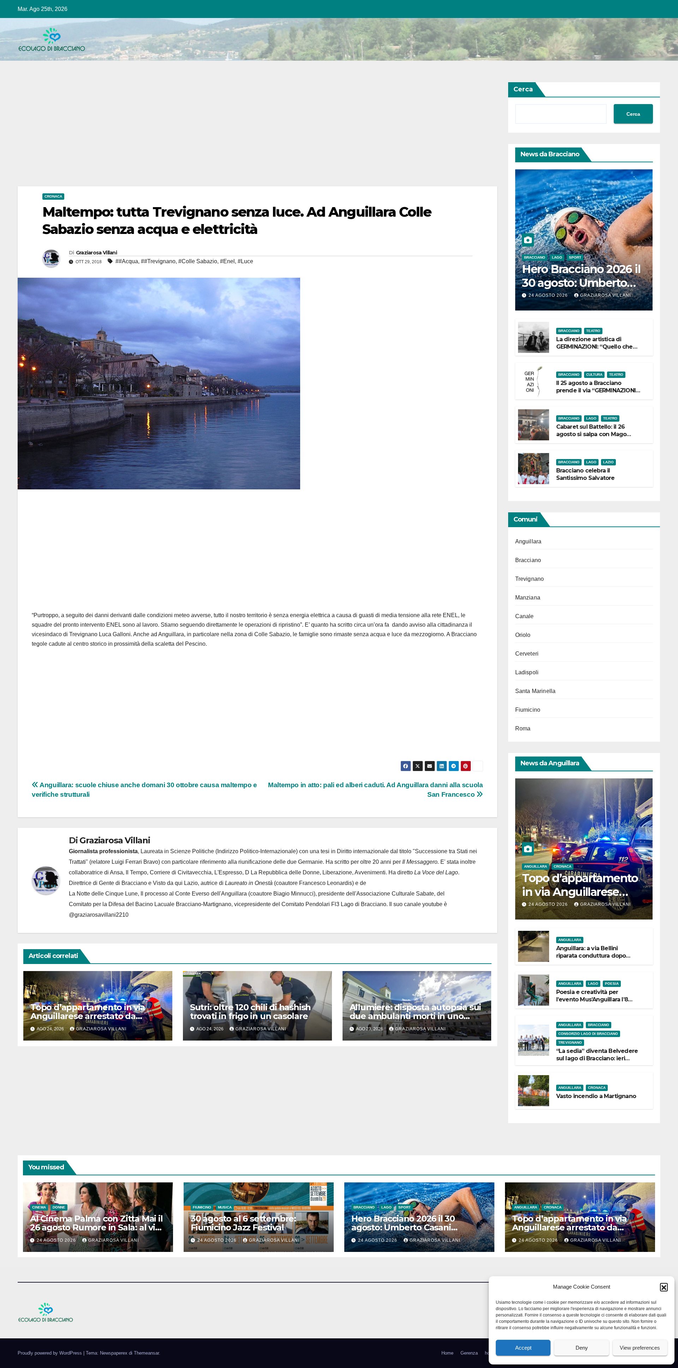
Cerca (523, 89)
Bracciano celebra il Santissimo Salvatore (585, 474)
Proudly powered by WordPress (50, 1353)
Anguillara (528, 541)
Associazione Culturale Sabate (395, 894)
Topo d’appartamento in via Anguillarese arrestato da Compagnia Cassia (87, 1016)
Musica (225, 1207)
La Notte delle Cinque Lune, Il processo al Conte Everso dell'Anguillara (158, 894)
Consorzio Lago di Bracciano (588, 1034)
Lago (557, 257)
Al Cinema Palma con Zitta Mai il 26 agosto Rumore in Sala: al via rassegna (96, 1227)
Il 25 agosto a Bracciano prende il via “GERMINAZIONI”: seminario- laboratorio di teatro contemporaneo (598, 394)
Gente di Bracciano (123, 883)
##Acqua (126, 261)
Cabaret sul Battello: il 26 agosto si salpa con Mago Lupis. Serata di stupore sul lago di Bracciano (593, 437)
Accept (523, 1348)
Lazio (608, 462)
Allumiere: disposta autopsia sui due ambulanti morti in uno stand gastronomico (415, 1016)
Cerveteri (527, 654)
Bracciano (534, 257)
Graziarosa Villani (96, 252)
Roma (523, 728)
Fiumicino (528, 710)
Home (447, 1353)
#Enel (227, 261)
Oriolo (523, 635)
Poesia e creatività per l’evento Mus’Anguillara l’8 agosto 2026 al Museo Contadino (592, 1003)
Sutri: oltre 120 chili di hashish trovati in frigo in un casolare (250, 1011)
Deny (582, 1348)
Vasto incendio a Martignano (596, 1096)
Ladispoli (527, 672)
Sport (575, 257)
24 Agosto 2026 (549, 295)
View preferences (640, 1348)
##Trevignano (158, 261)
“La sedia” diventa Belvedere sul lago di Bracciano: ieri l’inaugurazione (597, 1058)
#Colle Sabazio (197, 261)
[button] (663, 1286)
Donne (59, 1207)
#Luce (245, 261)
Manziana (528, 598)
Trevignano (529, 579)
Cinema (39, 1207)
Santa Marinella (535, 691)
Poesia (612, 984)
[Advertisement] (229, 134)
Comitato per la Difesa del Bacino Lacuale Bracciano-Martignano (150, 904)
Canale (524, 616)
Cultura (594, 374)
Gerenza (469, 1353)
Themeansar (146, 1353)
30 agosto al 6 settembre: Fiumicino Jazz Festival (243, 1223)
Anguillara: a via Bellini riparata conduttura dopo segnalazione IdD (591, 955)
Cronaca (53, 196)
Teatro (593, 331)
